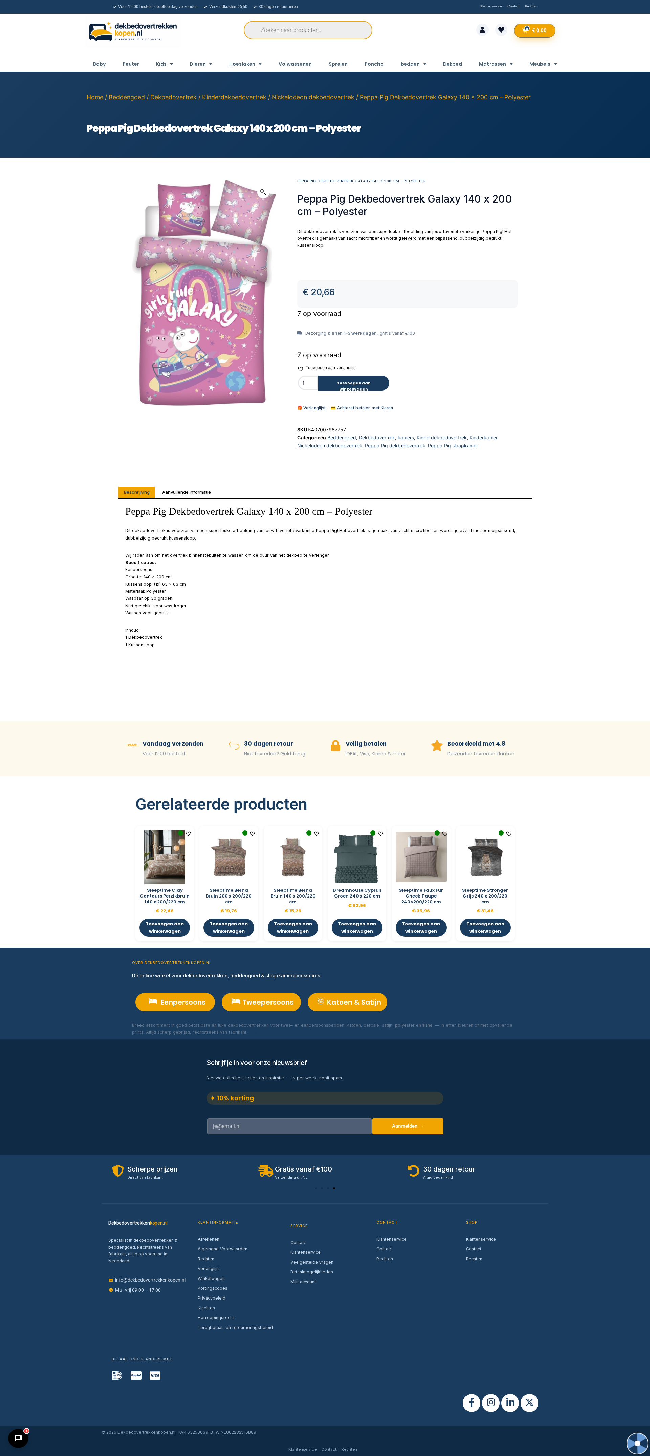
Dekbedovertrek (173, 97)
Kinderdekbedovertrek (234, 97)
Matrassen (492, 64)
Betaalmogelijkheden (311, 1271)
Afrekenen (208, 1239)
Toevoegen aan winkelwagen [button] (165, 927)
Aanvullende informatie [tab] (186, 492)
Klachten (206, 1307)
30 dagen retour (268, 744)
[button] (263, 192)
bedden (410, 64)
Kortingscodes (213, 1288)
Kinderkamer (483, 437)
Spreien (338, 64)
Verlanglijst (209, 1268)
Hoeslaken (242, 64)
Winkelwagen (211, 1278)
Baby (99, 64)
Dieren (198, 64)
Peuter (131, 64)
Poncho (374, 64)
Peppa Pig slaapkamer (453, 445)
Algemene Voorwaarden (222, 1248)
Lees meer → (262, 1032)
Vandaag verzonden (173, 744)
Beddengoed (127, 97)
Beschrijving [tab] (137, 492)
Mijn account (303, 1281)
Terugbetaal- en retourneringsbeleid (235, 1327)
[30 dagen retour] (234, 746)
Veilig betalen (366, 744)
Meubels (539, 64)
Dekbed (452, 64)
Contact (298, 1242)
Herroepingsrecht (216, 1317)
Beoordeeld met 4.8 (476, 744)
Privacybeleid (211, 1298)
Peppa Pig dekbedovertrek (395, 445)
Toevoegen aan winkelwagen (354, 385)
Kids (161, 64)
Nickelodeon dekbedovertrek (313, 97)
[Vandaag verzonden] (132, 746)
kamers (406, 437)
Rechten (206, 1258)
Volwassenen (295, 64)
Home (95, 97)
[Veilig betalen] (335, 746)
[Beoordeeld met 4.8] (437, 746)
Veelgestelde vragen (311, 1262)
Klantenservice (305, 1252)
